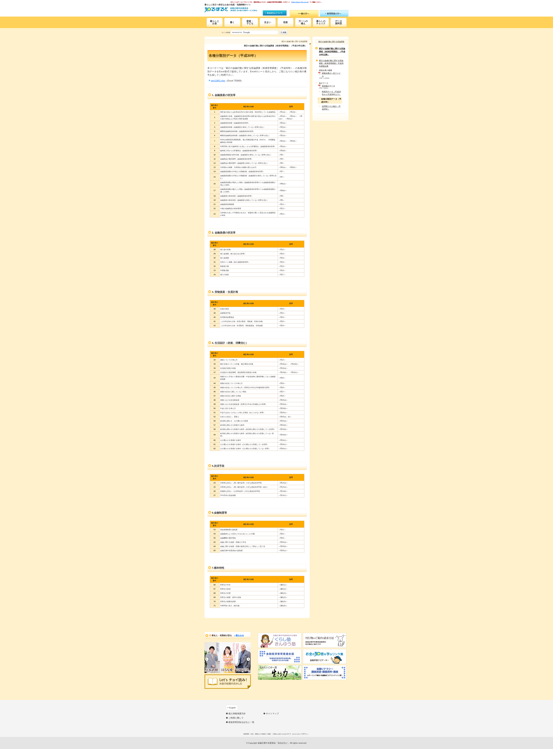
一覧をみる (239, 635)
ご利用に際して (236, 718)
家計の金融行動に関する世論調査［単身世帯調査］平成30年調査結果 (331, 63)
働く (232, 22)
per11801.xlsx (218, 80)
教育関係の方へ (334, 13)
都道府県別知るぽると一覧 (241, 722)
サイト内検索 (226, 32)
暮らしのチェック (320, 22)
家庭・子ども (250, 22)
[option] (212, 657)
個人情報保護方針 (237, 713)
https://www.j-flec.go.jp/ (300, 2)
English (232, 708)
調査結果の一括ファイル (331, 74)
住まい (267, 22)
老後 (285, 22)
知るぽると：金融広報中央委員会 (230, 9)
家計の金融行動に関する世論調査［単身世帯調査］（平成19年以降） (332, 51)
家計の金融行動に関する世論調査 (331, 42)
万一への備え (303, 22)
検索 (284, 32)
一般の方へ (304, 13)
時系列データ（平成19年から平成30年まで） (331, 93)
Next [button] (248, 659)
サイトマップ (272, 713)
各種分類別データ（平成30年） (331, 100)
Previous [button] (207, 659)
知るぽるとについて (275, 13)
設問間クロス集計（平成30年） (331, 107)
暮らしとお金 (214, 22)
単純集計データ (328, 86)
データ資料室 (338, 22)
